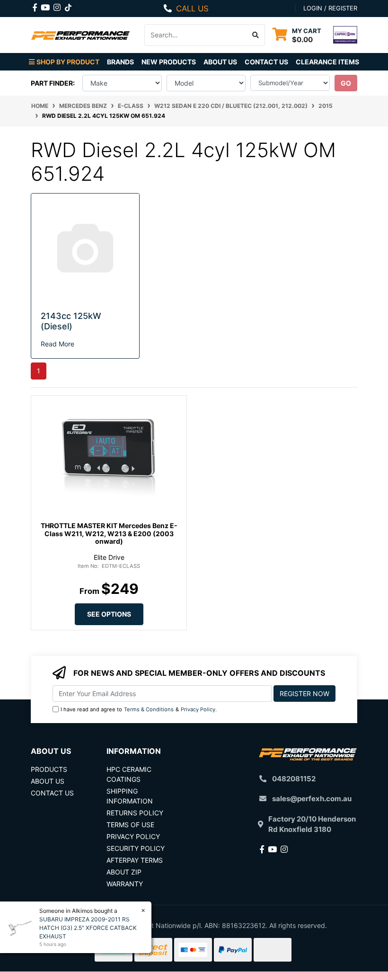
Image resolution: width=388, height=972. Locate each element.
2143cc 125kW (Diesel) (71, 321)
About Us (220, 62)
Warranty (124, 884)
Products (49, 769)
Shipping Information (129, 796)
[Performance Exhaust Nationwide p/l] (80, 35)
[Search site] (256, 35)
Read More (57, 344)
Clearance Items (327, 62)
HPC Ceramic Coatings (128, 774)
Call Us (192, 8)
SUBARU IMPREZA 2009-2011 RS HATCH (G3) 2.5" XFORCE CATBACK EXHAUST (88, 928)
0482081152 (294, 778)
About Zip (123, 872)
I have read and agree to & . (139, 709)
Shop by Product (67, 62)
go (346, 83)
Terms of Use (130, 825)
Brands (120, 62)
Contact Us (266, 62)
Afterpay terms (134, 860)
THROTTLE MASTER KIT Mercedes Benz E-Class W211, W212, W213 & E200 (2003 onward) (109, 533)
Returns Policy (134, 813)
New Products (168, 62)
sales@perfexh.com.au (312, 798)
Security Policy (135, 848)
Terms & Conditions (149, 709)
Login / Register (330, 8)
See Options (109, 614)
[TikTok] (68, 5)
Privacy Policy (198, 709)
